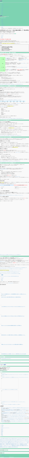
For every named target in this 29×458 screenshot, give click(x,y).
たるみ (2, 5)
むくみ (2, 7)
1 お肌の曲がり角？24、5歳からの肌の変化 (6, 46)
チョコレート (17, 186)
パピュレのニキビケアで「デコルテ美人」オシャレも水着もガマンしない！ (9, 272)
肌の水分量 (6, 59)
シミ (3, 276)
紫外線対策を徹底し (24, 59)
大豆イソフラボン (18, 152)
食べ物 (18, 276)
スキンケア (6, 276)
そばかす (2, 4)
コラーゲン (10, 69)
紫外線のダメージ (18, 103)
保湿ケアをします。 (17, 176)
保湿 (11, 276)
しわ (4, 276)
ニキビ (2, 6)
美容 (2, 11)
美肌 (2, 20)
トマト (2, 187)
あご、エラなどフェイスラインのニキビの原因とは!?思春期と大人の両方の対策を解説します (12, 118)
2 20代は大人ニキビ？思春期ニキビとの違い (7, 47)
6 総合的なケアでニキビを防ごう (5, 50)
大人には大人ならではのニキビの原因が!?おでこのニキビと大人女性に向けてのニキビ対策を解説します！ (13, 267)
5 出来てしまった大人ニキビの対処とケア (6, 49)
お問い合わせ (3, 25)
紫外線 (2, 10)
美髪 (2, 13)
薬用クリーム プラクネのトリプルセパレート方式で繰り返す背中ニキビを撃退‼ (10, 273)
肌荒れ (2, 14)
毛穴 (13, 276)
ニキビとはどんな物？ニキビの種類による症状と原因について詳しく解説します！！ (11, 135)
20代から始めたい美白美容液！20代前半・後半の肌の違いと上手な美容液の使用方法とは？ (11, 84)
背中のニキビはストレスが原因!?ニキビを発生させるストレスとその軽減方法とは (10, 254)
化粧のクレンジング (2, 261)
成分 (2, 8)
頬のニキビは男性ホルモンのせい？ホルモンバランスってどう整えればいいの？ (10, 161)
